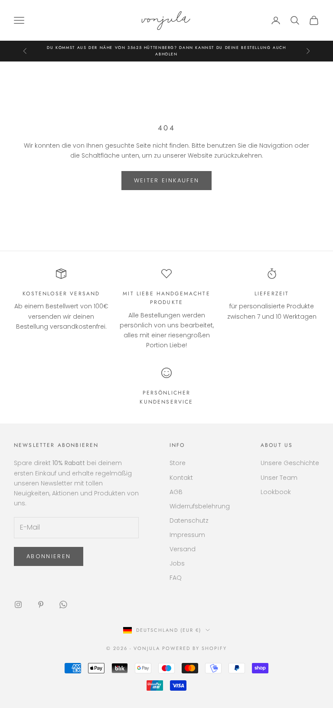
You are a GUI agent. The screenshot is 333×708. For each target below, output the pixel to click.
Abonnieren (48, 556)
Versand (183, 549)
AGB (176, 492)
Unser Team (279, 477)
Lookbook (276, 492)
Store (178, 463)
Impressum (187, 534)
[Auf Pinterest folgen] (40, 604)
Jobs (177, 563)
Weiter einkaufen (166, 180)
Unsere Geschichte (290, 463)
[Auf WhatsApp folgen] (63, 604)
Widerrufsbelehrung (200, 506)
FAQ (176, 577)
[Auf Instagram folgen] (18, 604)
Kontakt (181, 477)
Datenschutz (189, 520)
